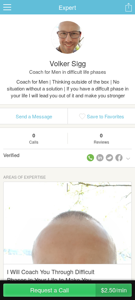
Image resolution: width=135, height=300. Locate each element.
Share (128, 7)
